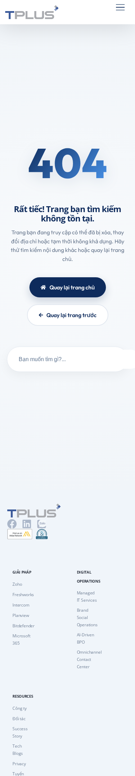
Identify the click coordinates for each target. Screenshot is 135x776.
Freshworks (23, 595)
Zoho (17, 584)
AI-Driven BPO (85, 638)
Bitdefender (23, 626)
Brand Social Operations (87, 617)
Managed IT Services (87, 596)
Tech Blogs (17, 749)
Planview (20, 615)
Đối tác (19, 719)
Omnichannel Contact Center (89, 659)
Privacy (19, 764)
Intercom (20, 605)
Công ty (19, 708)
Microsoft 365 (21, 639)
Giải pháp (21, 572)
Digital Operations (87, 576)
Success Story (20, 732)
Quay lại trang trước (71, 315)
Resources (22, 696)
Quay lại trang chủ (72, 287)
